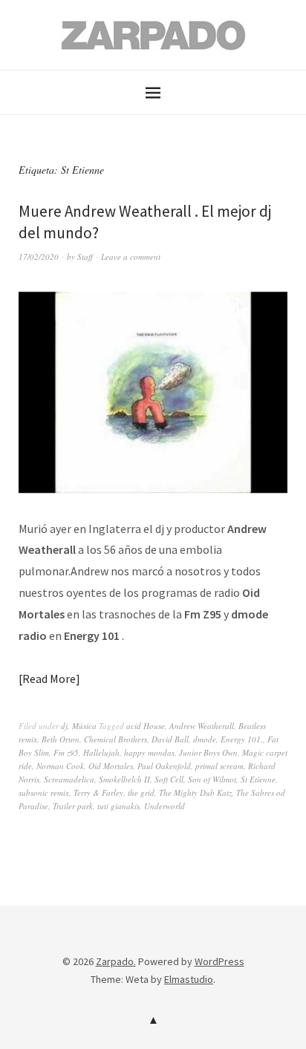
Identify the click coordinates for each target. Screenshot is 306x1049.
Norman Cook (60, 765)
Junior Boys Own (208, 752)
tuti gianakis (118, 805)
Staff (85, 256)
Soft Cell (168, 779)
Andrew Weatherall (201, 725)
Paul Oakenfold (164, 765)
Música (84, 725)
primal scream (219, 765)
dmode (204, 739)
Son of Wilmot (212, 779)
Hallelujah (101, 752)
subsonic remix (44, 792)
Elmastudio (188, 979)
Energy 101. (242, 739)
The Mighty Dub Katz (195, 792)
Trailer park (73, 805)
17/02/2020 (39, 256)
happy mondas (149, 752)
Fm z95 (66, 752)
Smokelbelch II (124, 779)
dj (64, 725)
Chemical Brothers (115, 739)
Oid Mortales (110, 765)
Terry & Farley (98, 792)
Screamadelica (69, 779)
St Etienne (258, 779)
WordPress (219, 961)
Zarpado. (116, 961)
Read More (49, 678)
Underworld (164, 805)
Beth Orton (60, 739)
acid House (145, 725)
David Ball (170, 739)
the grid (141, 792)
